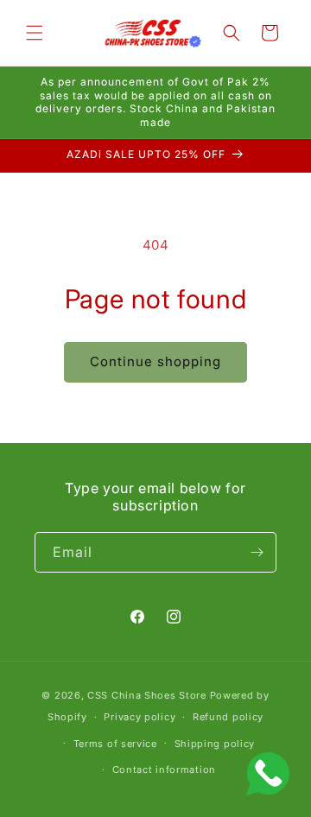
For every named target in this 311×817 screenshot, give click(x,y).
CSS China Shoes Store (146, 695)
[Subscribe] (257, 552)
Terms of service (115, 744)
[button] (35, 33)
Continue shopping (155, 361)
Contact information (164, 769)
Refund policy (228, 717)
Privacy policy (139, 717)
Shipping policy (215, 744)
